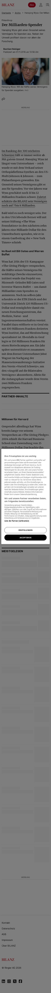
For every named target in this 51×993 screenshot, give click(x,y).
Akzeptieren (25, 537)
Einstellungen (25, 530)
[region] (25, 496)
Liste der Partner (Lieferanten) (16, 521)
